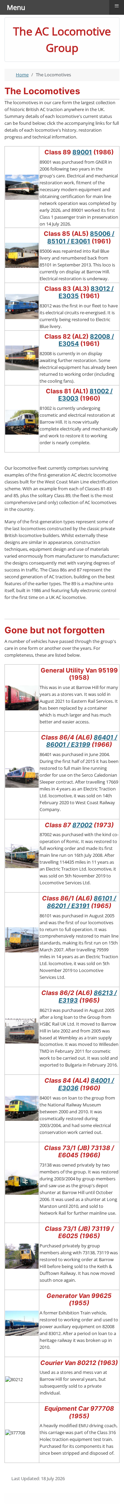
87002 (82, 825)
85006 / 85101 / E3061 (80, 237)
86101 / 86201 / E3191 (81, 902)
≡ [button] (116, 5)
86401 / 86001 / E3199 (81, 741)
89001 (82, 152)
